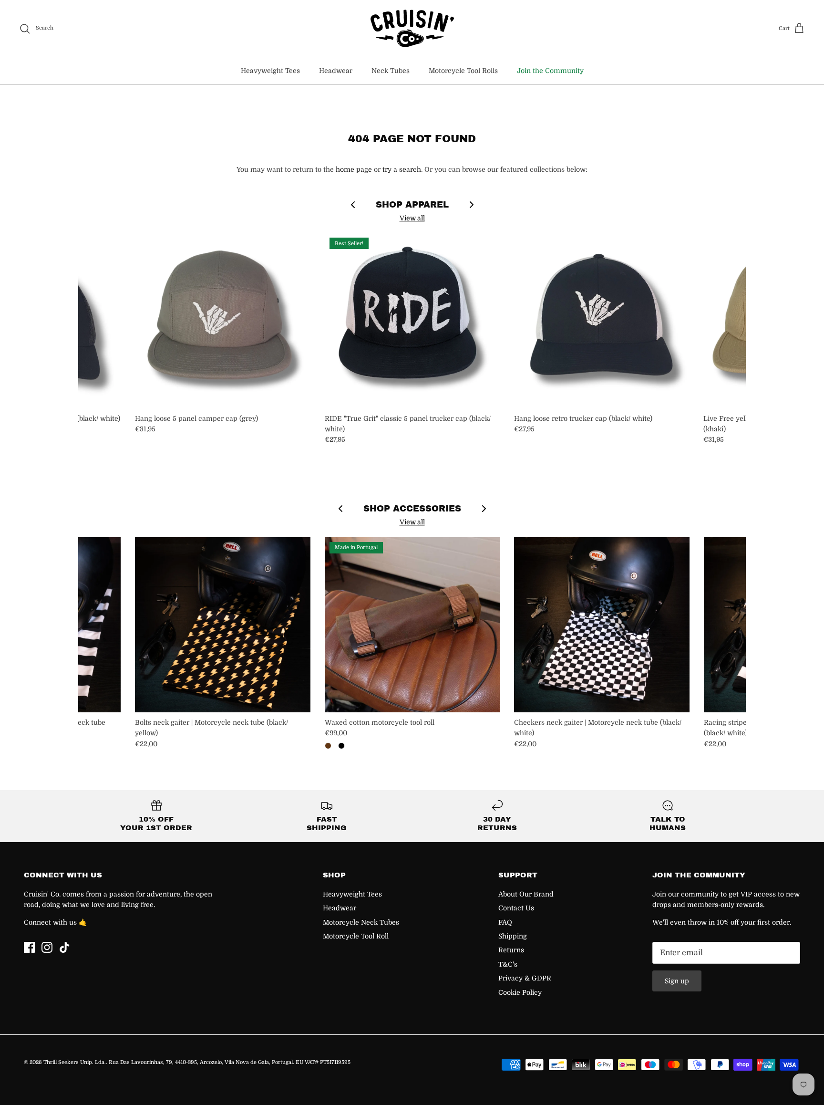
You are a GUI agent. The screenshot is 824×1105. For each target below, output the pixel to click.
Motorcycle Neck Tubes (361, 922)
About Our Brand (526, 894)
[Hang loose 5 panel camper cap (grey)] (222, 320)
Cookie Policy (520, 992)
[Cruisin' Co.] (412, 28)
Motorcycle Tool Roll (356, 936)
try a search (401, 169)
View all (412, 218)
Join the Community (550, 70)
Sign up (677, 981)
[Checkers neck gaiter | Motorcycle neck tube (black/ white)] (601, 624)
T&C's (507, 964)
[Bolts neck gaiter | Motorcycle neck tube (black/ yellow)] (222, 624)
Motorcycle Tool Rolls (463, 70)
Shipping (512, 936)
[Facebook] (29, 947)
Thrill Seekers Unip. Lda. (74, 1062)
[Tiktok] (64, 947)
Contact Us (516, 908)
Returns (511, 950)
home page (354, 169)
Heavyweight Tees (270, 70)
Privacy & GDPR (524, 978)
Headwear (335, 70)
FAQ (505, 922)
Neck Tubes (390, 70)
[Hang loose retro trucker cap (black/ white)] (601, 320)
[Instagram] (46, 947)
